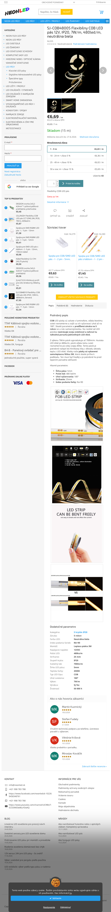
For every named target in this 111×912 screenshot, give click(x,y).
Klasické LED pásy (17, 70)
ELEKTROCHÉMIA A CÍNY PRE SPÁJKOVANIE (20, 123)
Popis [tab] (51, 305)
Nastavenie (49, 907)
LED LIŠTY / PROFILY (15, 86)
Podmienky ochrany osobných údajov (76, 788)
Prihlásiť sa (13, 165)
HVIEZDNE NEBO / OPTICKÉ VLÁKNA (23, 59)
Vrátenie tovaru (65, 795)
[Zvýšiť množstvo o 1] (57, 181)
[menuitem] (12, 21)
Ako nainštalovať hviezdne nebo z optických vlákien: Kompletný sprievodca (79, 825)
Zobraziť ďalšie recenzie (93, 766)
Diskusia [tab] (89, 305)
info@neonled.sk (17, 785)
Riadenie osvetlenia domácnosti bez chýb (24, 846)
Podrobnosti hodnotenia (85, 44)
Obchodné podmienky (52, 2)
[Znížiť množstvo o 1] (57, 185)
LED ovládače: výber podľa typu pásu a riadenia (27, 866)
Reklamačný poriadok (68, 791)
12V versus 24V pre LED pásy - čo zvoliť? (23, 853)
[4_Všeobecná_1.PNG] (77, 412)
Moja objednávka (66, 806)
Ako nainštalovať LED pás (70, 833)
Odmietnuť (65, 907)
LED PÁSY (10, 66)
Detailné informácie (56, 202)
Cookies (62, 799)
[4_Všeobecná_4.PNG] (77, 582)
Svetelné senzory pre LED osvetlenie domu (25, 833)
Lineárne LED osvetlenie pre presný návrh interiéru (24, 825)
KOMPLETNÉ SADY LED (17, 55)
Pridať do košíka (73, 183)
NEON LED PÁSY (13, 39)
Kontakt (62, 802)
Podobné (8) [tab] (62, 305)
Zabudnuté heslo (12, 174)
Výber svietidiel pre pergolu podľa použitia (25, 860)
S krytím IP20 (80, 632)
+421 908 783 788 (17, 789)
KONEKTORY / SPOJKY (16, 110)
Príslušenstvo (15, 82)
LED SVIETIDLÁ (13, 43)
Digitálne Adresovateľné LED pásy (25, 74)
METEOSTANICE (13, 128)
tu (71, 893)
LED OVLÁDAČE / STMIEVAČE (19, 90)
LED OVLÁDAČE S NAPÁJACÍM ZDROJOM (20, 95)
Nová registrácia (12, 171)
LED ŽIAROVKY (13, 47)
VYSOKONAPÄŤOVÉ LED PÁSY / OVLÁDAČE (20, 105)
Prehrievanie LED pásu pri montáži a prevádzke (27, 840)
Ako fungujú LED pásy (68, 840)
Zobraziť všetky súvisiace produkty (76, 297)
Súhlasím (56, 898)
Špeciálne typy (16, 78)
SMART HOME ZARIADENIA (19, 100)
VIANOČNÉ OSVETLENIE (17, 62)
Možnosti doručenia (89, 136)
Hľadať (66, 12)
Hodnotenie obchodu (68, 810)
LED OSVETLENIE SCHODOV (19, 51)
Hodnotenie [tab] (76, 305)
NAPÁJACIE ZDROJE (15, 114)
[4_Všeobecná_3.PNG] (77, 533)
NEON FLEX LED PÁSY (16, 35)
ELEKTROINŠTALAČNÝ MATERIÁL (21, 118)
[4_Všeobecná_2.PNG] (76, 474)
